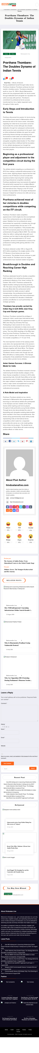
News (13, 53)
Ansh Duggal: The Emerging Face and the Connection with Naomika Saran (18, 871)
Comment (4, 703)
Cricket (18, 1033)
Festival (24, 1033)
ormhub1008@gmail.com (17, 498)
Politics (30, 1033)
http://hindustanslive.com (16, 502)
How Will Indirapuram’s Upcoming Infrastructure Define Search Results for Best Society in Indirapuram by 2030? (18, 609)
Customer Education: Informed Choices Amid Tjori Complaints (9, 1002)
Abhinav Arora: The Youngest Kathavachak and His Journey (18, 570)
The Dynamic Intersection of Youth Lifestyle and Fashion (9, 1023)
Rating (3, 724)
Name (3, 729)
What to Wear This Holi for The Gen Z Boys (18, 896)
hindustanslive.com (25, 53)
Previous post (7, 558)
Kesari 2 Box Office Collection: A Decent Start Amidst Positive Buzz (18, 847)
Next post (6, 567)
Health (12, 1033)
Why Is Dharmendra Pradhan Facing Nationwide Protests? (17, 644)
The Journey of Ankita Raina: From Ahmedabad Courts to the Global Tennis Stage (19, 562)
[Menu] (31, 5)
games (6, 53)
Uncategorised (8, 894)
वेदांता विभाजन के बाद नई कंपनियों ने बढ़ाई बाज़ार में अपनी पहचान (20, 798)
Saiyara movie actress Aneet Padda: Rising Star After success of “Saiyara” (19, 823)
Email (3, 737)
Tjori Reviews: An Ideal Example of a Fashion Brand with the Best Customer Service (29, 1002)
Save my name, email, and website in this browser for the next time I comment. (19, 757)
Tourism (18, 1035)
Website (3, 746)
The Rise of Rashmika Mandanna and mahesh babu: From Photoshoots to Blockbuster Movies (29, 1023)
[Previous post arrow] (34, 561)
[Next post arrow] (34, 570)
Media (6, 1033)
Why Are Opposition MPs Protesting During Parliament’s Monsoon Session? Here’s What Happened (17, 679)
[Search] (37, 4)
